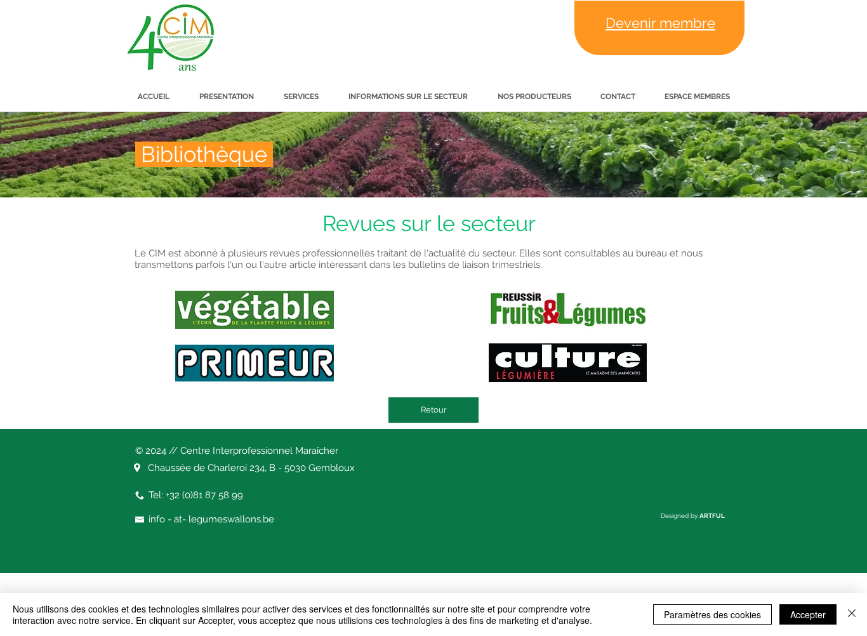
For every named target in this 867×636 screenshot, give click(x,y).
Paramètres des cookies (712, 614)
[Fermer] (851, 614)
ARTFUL (712, 515)
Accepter (808, 614)
